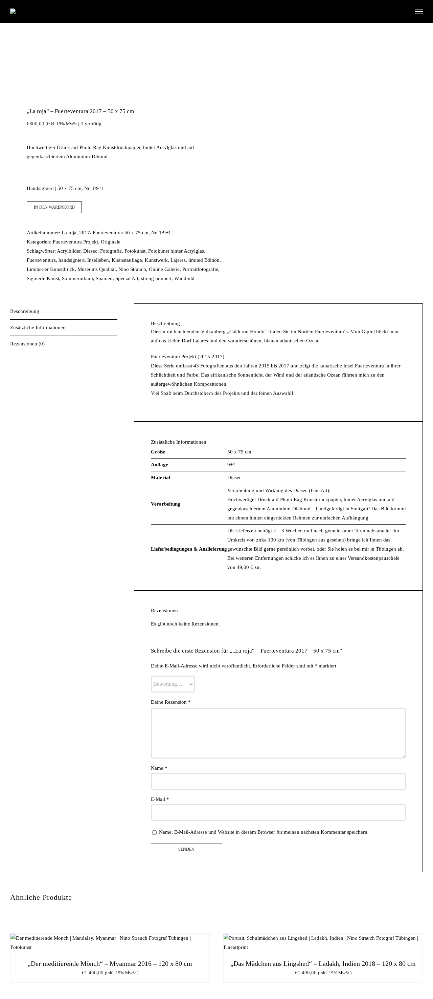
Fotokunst (134, 251)
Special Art (126, 278)
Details (138, 943)
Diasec (90, 251)
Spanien (104, 278)
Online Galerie (164, 269)
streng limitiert (156, 278)
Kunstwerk (156, 260)
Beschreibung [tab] (24, 311)
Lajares (178, 260)
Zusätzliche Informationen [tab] (38, 327)
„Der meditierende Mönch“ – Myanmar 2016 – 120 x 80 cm (110, 963)
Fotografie (111, 251)
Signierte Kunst (43, 278)
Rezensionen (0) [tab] (27, 343)
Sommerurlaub (77, 278)
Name (159, 768)
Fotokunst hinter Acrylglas (176, 251)
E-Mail (160, 799)
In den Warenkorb (54, 207)
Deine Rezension (171, 702)
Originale (110, 242)
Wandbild (184, 278)
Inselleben (98, 260)
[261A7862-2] (109, 72)
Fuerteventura (41, 260)
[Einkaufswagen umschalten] (402, 11)
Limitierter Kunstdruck (51, 269)
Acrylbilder (69, 251)
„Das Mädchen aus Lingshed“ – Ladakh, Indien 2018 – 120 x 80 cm (323, 963)
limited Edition (204, 260)
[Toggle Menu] (418, 11)
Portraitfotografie (200, 269)
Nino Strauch (132, 269)
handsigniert (72, 260)
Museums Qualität (96, 269)
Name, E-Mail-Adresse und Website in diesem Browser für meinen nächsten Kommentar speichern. (264, 832)
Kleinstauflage (127, 260)
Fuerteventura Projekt (75, 242)
